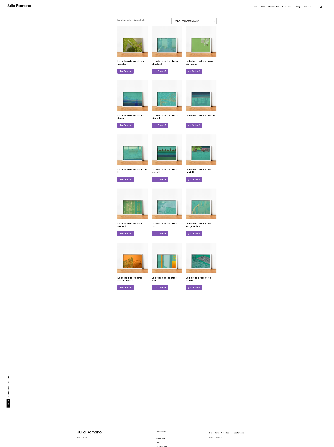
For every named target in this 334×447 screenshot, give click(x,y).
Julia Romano (19, 5)
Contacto (308, 7)
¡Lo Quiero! (125, 71)
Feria (158, 443)
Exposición (160, 439)
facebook (8, 390)
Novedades (273, 7)
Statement (287, 7)
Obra (263, 7)
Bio (255, 7)
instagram (8, 380)
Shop (298, 7)
